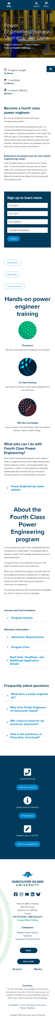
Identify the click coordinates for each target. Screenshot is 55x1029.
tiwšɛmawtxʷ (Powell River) (27, 939)
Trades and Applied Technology (17, 48)
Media (38, 969)
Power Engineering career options (27, 488)
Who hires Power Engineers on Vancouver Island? (28, 709)
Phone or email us (28, 787)
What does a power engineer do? (29, 695)
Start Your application (27, 844)
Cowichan (27, 936)
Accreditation (14, 1005)
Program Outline (22, 618)
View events (27, 815)
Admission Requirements (27, 637)
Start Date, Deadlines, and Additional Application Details (27, 660)
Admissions (12, 262)
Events (17, 969)
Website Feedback (27, 1008)
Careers (27, 985)
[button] (51, 69)
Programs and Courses (13, 45)
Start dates (12, 274)
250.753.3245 (19, 917)
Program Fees (20, 647)
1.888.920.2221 (35, 917)
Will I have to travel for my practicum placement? (27, 722)
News (28, 950)
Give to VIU (28, 961)
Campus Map (23, 920)
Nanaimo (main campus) (27, 932)
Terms (23, 1005)
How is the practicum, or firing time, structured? (26, 735)
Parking (34, 920)
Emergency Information (36, 1005)
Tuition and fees (14, 286)
